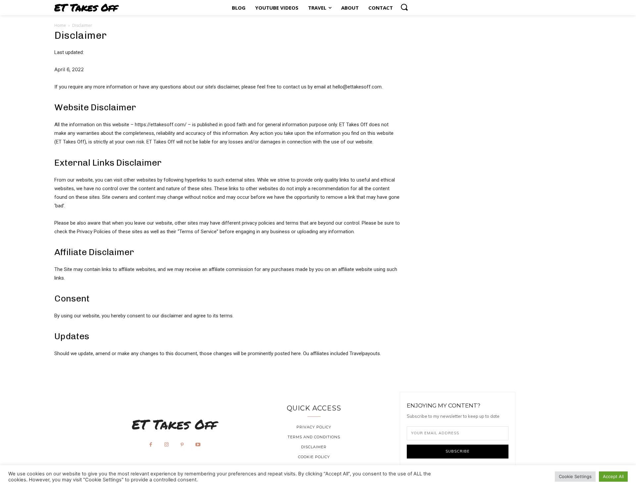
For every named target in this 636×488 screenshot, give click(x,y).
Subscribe (458, 451)
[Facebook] (150, 445)
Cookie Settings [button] (575, 476)
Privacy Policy (313, 427)
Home (60, 25)
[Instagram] (166, 445)
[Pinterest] (182, 445)
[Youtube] (198, 445)
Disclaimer (314, 447)
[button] (404, 7)
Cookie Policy (314, 457)
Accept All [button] (613, 476)
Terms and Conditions (314, 437)
